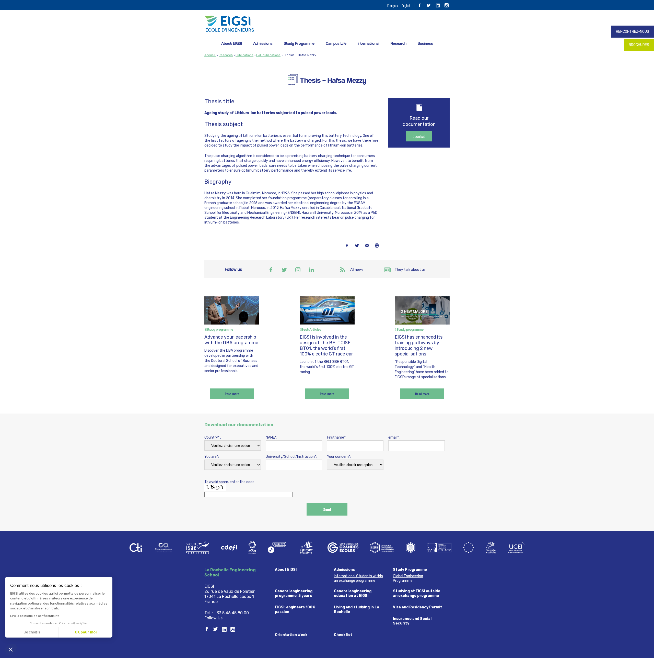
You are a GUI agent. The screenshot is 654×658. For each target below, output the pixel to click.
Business (425, 43)
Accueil (210, 55)
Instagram (297, 269)
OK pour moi (86, 632)
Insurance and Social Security (412, 621)
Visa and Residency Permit (417, 607)
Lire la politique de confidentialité (34, 616)
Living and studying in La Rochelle (356, 609)
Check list (343, 635)
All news (357, 269)
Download (419, 136)
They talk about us (410, 269)
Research (398, 43)
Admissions (263, 43)
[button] (11, 649)
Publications (244, 55)
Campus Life (336, 43)
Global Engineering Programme (408, 578)
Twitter (357, 245)
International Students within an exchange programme (358, 578)
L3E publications (268, 55)
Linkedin (311, 269)
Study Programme (299, 43)
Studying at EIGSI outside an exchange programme (416, 593)
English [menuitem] (406, 5)
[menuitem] (392, 5)
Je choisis (32, 632)
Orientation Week (291, 635)
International (368, 43)
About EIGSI (231, 43)
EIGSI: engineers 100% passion (295, 609)
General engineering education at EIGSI (352, 593)
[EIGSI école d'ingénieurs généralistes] (327, 23)
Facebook (347, 245)
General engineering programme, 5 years (293, 593)
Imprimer (377, 245)
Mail (367, 245)
